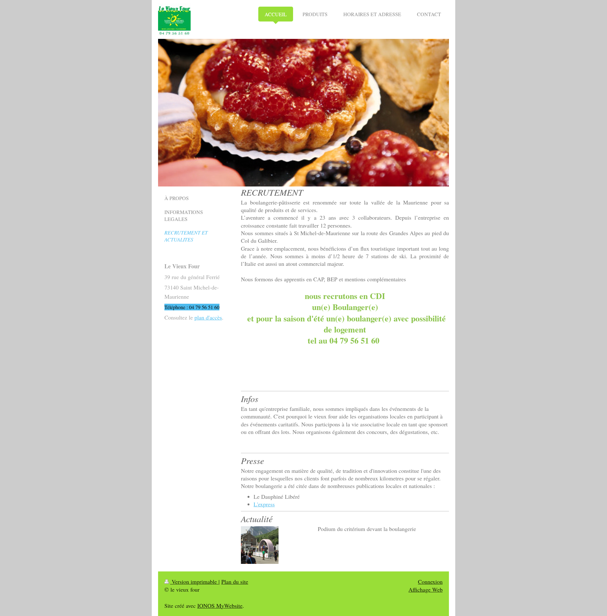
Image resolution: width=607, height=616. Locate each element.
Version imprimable (194, 581)
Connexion (430, 581)
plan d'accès (208, 317)
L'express (264, 504)
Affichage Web (425, 589)
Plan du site (234, 581)
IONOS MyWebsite (219, 605)
